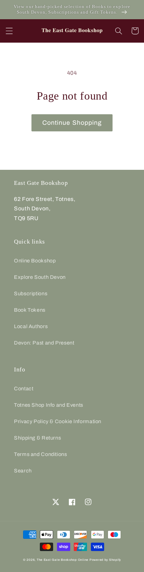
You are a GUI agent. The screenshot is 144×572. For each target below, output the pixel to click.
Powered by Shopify (105, 560)
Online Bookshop (35, 260)
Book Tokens (29, 310)
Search (23, 470)
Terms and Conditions (40, 454)
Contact (23, 388)
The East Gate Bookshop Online (62, 560)
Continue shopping (72, 122)
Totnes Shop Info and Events (48, 405)
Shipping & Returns (37, 438)
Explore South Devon (40, 277)
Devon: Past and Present (44, 343)
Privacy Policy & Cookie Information (57, 421)
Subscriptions (30, 293)
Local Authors (31, 326)
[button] (9, 31)
